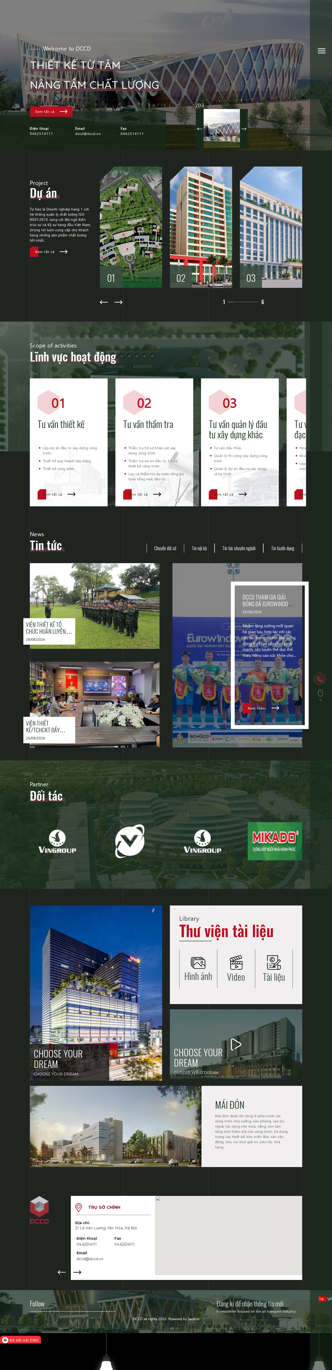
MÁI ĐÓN (229, 1104)
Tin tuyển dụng (282, 548)
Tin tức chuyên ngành (238, 548)
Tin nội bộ (199, 548)
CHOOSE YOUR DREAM (58, 1058)
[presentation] (30, 863)
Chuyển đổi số (165, 548)
